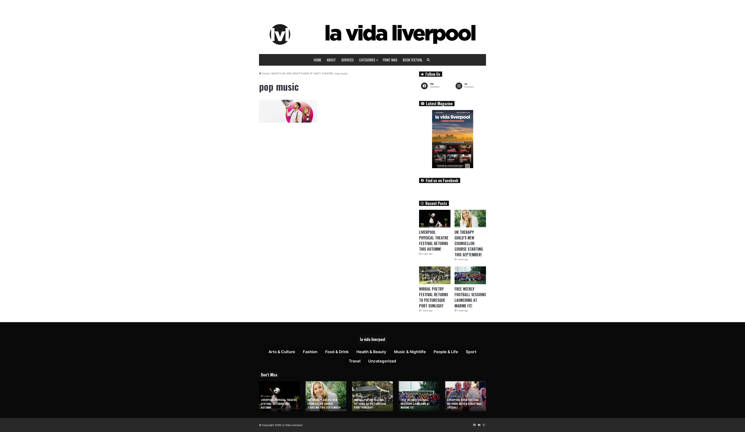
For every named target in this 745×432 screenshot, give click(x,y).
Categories (367, 59)
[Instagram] (483, 425)
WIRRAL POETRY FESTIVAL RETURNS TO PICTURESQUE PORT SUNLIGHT (433, 297)
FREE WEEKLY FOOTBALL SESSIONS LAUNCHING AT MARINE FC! (470, 297)
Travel (354, 361)
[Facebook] (474, 425)
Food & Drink (337, 351)
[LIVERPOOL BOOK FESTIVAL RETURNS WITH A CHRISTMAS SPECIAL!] (465, 396)
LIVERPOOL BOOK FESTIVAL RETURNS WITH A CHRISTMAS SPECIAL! (464, 403)
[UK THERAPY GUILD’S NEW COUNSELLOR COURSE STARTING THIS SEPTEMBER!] (470, 218)
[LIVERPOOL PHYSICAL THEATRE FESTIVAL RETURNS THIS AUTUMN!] (434, 218)
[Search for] (428, 60)
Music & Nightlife (410, 351)
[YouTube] (479, 425)
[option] (279, 396)
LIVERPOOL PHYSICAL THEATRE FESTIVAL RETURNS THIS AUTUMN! (434, 240)
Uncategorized (382, 361)
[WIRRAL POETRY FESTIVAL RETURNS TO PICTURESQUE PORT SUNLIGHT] (434, 275)
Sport (471, 351)
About (331, 59)
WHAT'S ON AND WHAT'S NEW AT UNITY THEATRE (302, 73)
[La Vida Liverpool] (373, 34)
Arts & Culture (282, 351)
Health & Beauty (371, 351)
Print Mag (390, 59)
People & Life (446, 351)
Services (347, 59)
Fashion (310, 351)
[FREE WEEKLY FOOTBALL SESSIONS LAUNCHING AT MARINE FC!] (470, 275)
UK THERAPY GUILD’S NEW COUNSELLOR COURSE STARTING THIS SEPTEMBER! (469, 243)
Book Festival (413, 59)
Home (317, 59)
